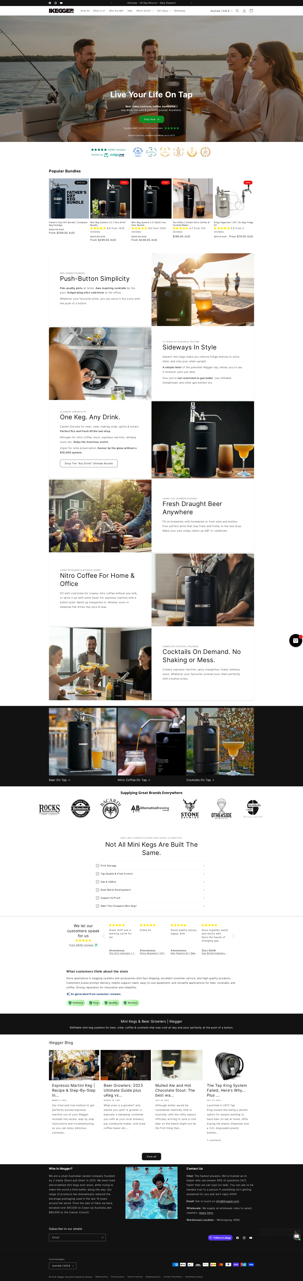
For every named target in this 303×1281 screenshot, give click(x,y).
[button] (144, 10)
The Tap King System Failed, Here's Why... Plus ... (227, 1090)
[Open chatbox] (296, 1236)
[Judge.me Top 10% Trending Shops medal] (205, 152)
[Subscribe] (102, 1237)
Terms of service (135, 1277)
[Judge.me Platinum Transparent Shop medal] (151, 152)
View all (152, 1156)
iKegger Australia (65, 1277)
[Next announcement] (191, 3)
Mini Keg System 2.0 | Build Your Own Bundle (148, 223)
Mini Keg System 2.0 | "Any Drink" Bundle (108, 223)
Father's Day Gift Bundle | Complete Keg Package (68, 223)
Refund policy (101, 1277)
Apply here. (206, 1212)
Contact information (172, 1277)
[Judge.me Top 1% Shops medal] (192, 152)
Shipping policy (153, 1277)
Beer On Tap (58, 780)
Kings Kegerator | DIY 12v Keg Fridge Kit (233, 223)
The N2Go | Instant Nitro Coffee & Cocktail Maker (191, 223)
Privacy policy (117, 1277)
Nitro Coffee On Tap (132, 780)
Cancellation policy (194, 1277)
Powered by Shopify (83, 1277)
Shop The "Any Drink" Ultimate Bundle (89, 463)
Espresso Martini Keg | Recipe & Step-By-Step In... (74, 1090)
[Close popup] (298, 1226)
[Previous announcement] (111, 3)
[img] (83, 940)
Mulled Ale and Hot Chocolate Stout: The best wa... (175, 1090)
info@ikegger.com (227, 1201)
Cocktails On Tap (199, 780)
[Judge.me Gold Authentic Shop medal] (165, 152)
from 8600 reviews (81, 945)
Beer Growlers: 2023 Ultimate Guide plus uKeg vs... (123, 1090)
